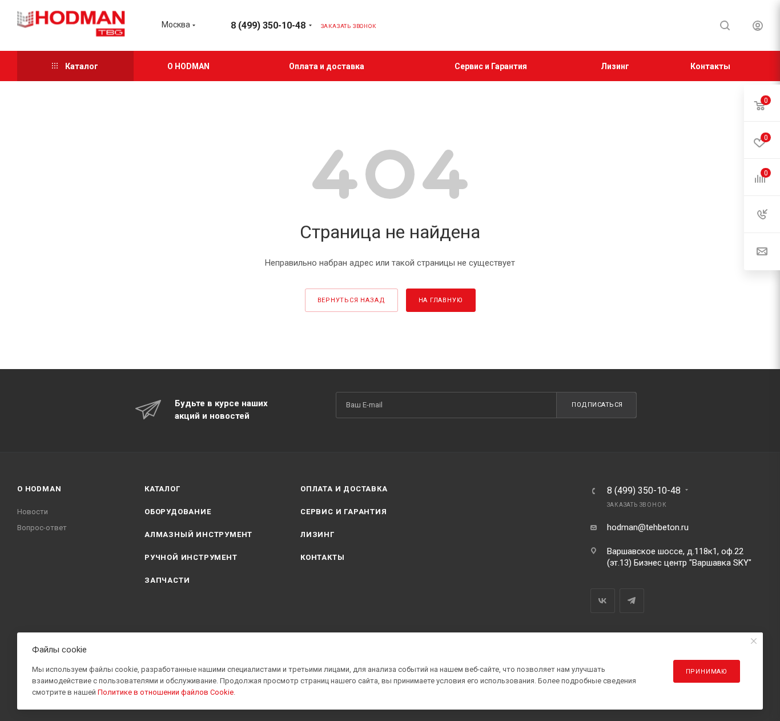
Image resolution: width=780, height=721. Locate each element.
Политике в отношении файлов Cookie (166, 692)
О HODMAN (39, 488)
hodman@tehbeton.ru (648, 527)
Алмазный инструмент (198, 534)
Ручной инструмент (191, 557)
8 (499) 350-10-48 (268, 25)
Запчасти (167, 580)
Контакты (322, 557)
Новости (32, 511)
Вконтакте (602, 600)
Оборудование (177, 511)
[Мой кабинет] (758, 27)
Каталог (162, 488)
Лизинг (317, 534)
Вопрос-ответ (42, 527)
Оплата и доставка (344, 488)
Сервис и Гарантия (343, 511)
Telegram (632, 600)
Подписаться (597, 404)
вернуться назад (351, 300)
